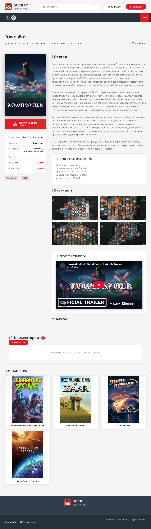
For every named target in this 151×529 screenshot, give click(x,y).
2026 (25, 178)
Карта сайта (11, 522)
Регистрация (113, 6)
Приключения (39, 43)
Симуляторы (58, 43)
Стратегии (76, 43)
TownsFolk (11, 178)
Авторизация (136, 6)
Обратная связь (28, 522)
